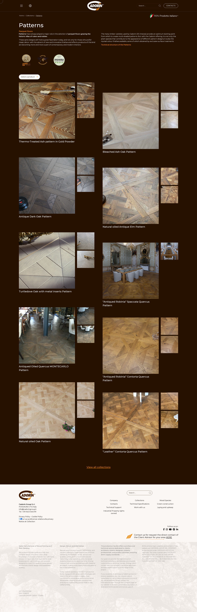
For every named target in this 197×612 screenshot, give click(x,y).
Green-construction (165, 504)
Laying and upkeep (165, 507)
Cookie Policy (37, 517)
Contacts (113, 504)
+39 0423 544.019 (29, 512)
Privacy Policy (24, 517)
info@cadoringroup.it (27, 509)
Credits (40, 595)
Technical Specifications (139, 504)
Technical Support (113, 507)
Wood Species (165, 500)
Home (21, 16)
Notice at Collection (27, 522)
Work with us (139, 507)
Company (114, 500)
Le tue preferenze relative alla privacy (37, 519)
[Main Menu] (21, 6)
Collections (30, 16)
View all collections (99, 467)
